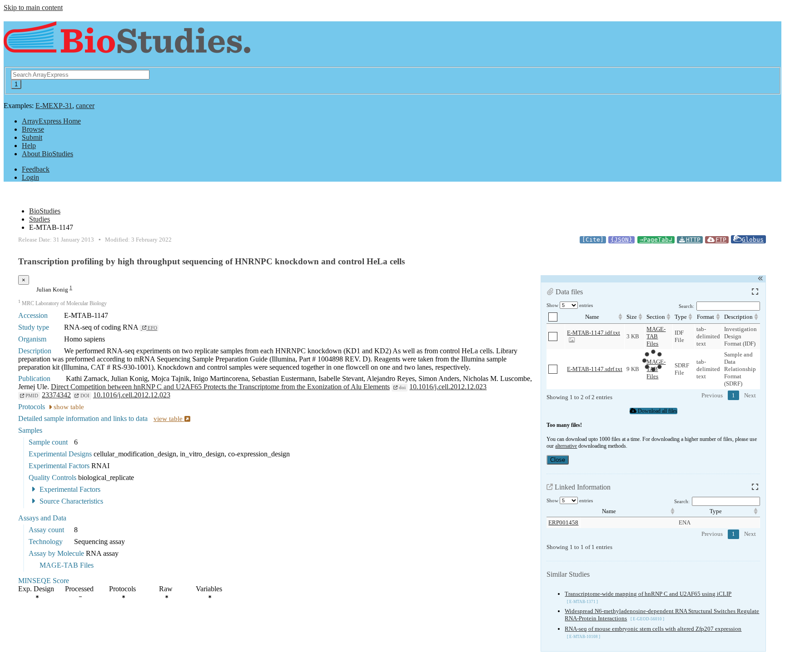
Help (29, 145)
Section (655, 316)
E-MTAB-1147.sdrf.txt (594, 369)
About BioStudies (47, 154)
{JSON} (621, 239)
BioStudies (44, 211)
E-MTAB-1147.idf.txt (593, 332)
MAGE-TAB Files (656, 336)
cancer (85, 105)
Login (30, 177)
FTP (720, 239)
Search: (686, 306)
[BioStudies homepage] (127, 48)
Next (750, 395)
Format (705, 316)
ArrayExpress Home (51, 121)
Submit (32, 137)
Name (592, 316)
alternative (566, 446)
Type (681, 316)
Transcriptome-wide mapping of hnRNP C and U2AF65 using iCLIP (648, 593)
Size (631, 316)
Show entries (570, 305)
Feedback (36, 169)
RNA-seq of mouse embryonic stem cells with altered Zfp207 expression (653, 628)
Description (738, 316)
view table (169, 418)
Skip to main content (33, 7)
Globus (753, 239)
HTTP (693, 239)
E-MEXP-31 (53, 105)
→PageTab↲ (656, 239)
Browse (33, 129)
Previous (712, 395)
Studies (39, 219)
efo (151, 328)
